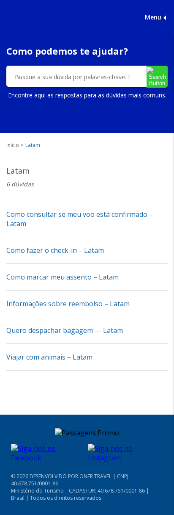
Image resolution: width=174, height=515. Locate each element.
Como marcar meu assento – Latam (62, 277)
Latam (32, 145)
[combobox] (72, 76)
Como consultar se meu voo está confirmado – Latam (79, 219)
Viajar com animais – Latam (49, 357)
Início (12, 145)
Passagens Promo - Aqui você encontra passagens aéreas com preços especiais (46, 17)
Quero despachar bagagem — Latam (64, 330)
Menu (153, 17)
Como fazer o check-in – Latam (55, 250)
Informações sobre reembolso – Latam (68, 303)
